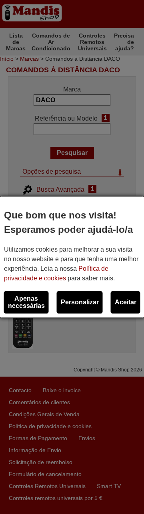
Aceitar (125, 302)
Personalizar (80, 302)
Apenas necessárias (26, 302)
